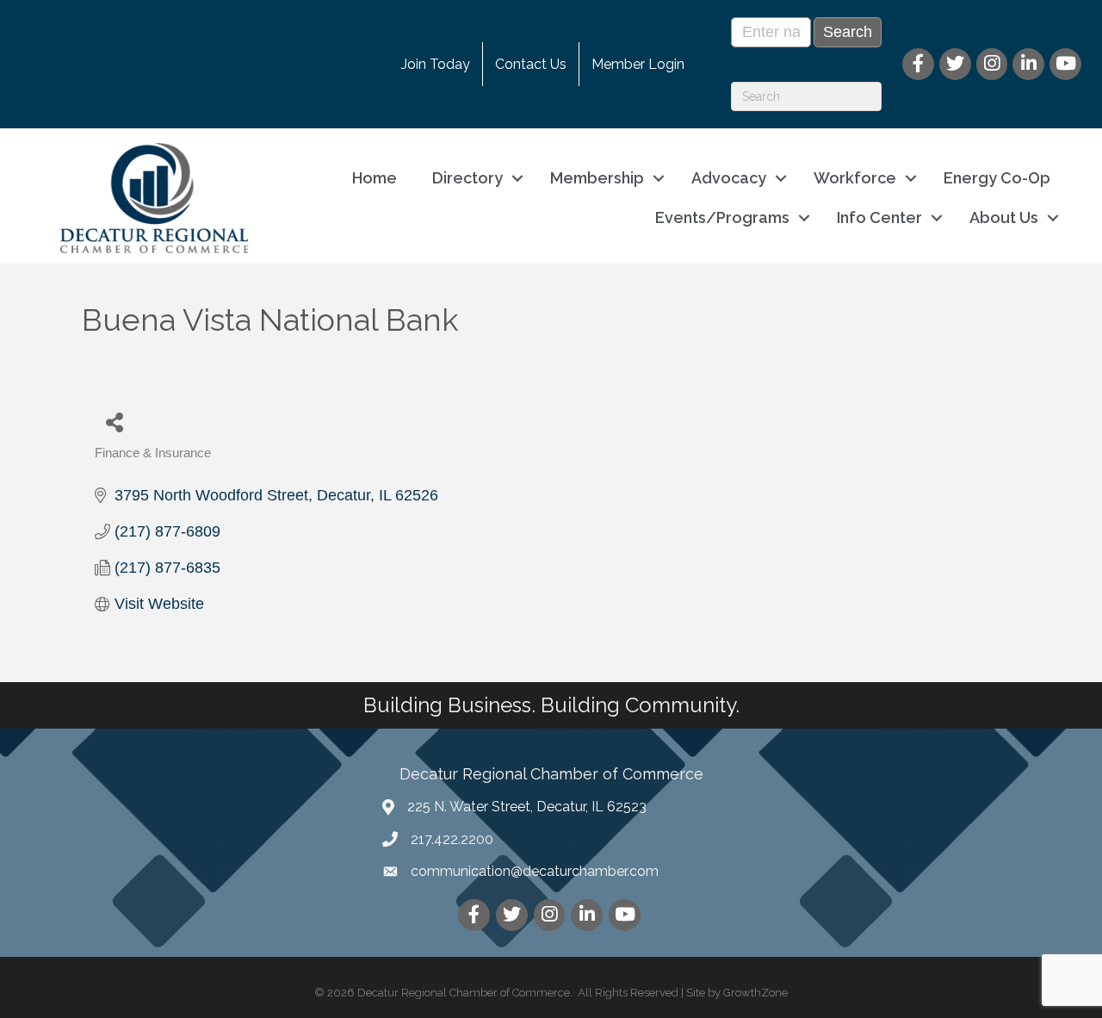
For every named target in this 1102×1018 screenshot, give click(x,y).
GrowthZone (755, 992)
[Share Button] (114, 421)
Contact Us (530, 64)
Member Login (637, 64)
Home (374, 178)
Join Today (435, 64)
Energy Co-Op (997, 178)
